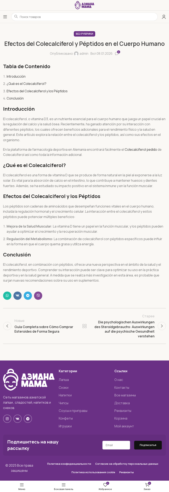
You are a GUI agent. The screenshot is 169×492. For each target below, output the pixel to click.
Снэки (63, 387)
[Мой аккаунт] (164, 17)
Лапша (64, 379)
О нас (118, 379)
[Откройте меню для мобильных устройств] (5, 17)
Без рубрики (84, 34)
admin (84, 53)
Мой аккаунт (124, 426)
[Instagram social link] (7, 419)
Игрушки (65, 426)
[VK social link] (17, 296)
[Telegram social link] (28, 296)
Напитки (65, 395)
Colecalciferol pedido (141, 149)
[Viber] (38, 296)
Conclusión (15, 98)
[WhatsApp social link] (7, 296)
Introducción (16, 76)
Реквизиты (122, 410)
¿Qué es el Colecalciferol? (26, 83)
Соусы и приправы (73, 410)
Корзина (120, 418)
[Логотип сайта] (84, 4)
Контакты (121, 387)
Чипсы (63, 403)
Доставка (122, 403)
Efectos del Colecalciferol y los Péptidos (37, 91)
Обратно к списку (84, 326)
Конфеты (66, 418)
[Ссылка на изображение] (29, 379)
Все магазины (125, 395)
